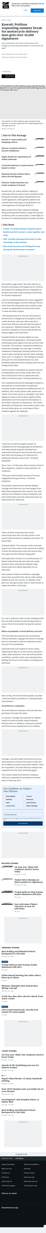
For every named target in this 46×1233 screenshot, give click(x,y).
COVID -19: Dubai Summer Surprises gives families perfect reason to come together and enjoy (23, 232)
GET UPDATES (23, 823)
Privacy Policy (28, 818)
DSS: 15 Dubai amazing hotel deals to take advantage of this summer (22, 240)
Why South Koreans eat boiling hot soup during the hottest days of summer (21, 248)
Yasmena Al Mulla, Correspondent (15, 57)
